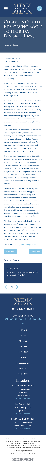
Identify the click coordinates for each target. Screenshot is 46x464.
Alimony (16, 244)
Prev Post (10, 251)
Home (23, 335)
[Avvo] (39, 319)
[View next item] (17, 287)
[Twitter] (30, 319)
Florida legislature (28, 244)
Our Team (23, 346)
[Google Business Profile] (11, 319)
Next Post (36, 251)
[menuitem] (12, 453)
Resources (23, 368)
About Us (23, 341)
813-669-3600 (23, 309)
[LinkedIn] (34, 319)
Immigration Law (23, 363)
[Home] (22, 8)
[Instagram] (23, 324)
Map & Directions (23, 398)
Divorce (23, 357)
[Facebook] (25, 319)
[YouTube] (6, 319)
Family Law (23, 352)
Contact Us (23, 374)
